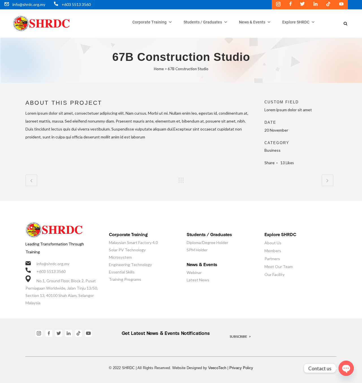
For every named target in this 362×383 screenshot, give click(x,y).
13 (287, 163)
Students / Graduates (203, 22)
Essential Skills (122, 271)
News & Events (252, 22)
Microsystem (120, 257)
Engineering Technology (130, 264)
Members (272, 250)
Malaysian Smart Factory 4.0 (133, 242)
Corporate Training (149, 22)
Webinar (194, 272)
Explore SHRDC (295, 22)
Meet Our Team (278, 266)
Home (159, 69)
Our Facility (274, 274)
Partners (272, 258)
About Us (272, 242)
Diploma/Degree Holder (207, 242)
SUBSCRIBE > (240, 336)
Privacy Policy (241, 368)
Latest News (198, 279)
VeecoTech (217, 368)
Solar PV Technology (127, 249)
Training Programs (125, 279)
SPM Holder (197, 249)
